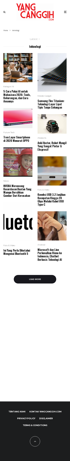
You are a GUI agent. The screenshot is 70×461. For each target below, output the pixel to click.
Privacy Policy (26, 418)
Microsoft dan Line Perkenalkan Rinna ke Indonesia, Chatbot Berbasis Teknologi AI (50, 254)
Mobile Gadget (44, 96)
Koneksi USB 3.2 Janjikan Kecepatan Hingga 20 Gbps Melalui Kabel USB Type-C (51, 199)
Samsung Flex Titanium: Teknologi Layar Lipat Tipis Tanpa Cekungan (51, 104)
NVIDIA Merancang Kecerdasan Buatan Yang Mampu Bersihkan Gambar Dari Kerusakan (17, 190)
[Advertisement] (35, 346)
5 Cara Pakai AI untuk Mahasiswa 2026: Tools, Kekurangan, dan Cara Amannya (16, 96)
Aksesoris (42, 138)
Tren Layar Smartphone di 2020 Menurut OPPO (16, 139)
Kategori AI (8, 86)
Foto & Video (9, 245)
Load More (35, 279)
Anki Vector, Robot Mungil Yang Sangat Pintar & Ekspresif (52, 146)
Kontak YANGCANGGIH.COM (45, 411)
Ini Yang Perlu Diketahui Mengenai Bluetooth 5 (16, 252)
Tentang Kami (16, 411)
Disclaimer (46, 418)
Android (41, 244)
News (5, 181)
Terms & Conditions (35, 425)
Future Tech (9, 132)
